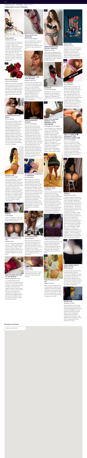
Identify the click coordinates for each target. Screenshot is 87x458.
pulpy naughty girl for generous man (71, 266)
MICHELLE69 (9, 175)
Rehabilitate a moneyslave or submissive (34, 174)
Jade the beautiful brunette (31, 121)
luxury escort (9, 38)
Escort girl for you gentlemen (31, 36)
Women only (68, 301)
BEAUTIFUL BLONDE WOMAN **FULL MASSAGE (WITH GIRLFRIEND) (51, 121)
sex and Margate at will (52, 238)
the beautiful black (31, 236)
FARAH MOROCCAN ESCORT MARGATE (51, 47)
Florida (25, 4)
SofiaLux (67, 193)
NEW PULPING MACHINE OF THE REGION (13, 276)
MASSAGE (47, 88)
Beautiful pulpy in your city (52, 280)
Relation (8, 214)
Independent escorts (10, 4)
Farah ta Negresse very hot (13, 238)
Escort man (68, 44)
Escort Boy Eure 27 (11, 79)
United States (19, 4)
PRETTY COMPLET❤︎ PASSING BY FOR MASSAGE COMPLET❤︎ (72, 136)
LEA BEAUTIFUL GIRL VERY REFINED (32, 77)
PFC (6, 2)
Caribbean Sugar (50, 188)
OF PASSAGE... (69, 83)
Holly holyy (28, 268)
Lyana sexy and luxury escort (12, 116)
